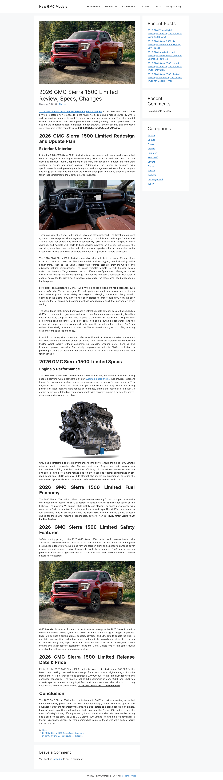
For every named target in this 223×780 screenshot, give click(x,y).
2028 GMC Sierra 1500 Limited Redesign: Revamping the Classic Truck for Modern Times (165, 77)
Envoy (151, 144)
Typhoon (152, 175)
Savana (151, 162)
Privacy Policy (93, 6)
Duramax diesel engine (97, 379)
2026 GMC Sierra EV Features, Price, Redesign (62, 736)
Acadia (151, 135)
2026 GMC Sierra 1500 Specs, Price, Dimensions (63, 733)
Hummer (152, 153)
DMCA (158, 6)
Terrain (151, 170)
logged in (57, 759)
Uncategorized (155, 179)
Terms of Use (111, 6)
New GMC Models (53, 6)
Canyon (152, 140)
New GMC (153, 157)
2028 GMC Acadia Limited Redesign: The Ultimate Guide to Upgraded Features (165, 55)
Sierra (44, 730)
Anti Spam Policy (173, 6)
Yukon (151, 184)
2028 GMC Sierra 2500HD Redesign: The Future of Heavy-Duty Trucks (164, 44)
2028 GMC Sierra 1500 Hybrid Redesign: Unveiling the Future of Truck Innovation (165, 66)
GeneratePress (129, 776)
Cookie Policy (128, 6)
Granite (151, 148)
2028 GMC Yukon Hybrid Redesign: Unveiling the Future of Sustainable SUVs (165, 33)
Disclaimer (145, 6)
